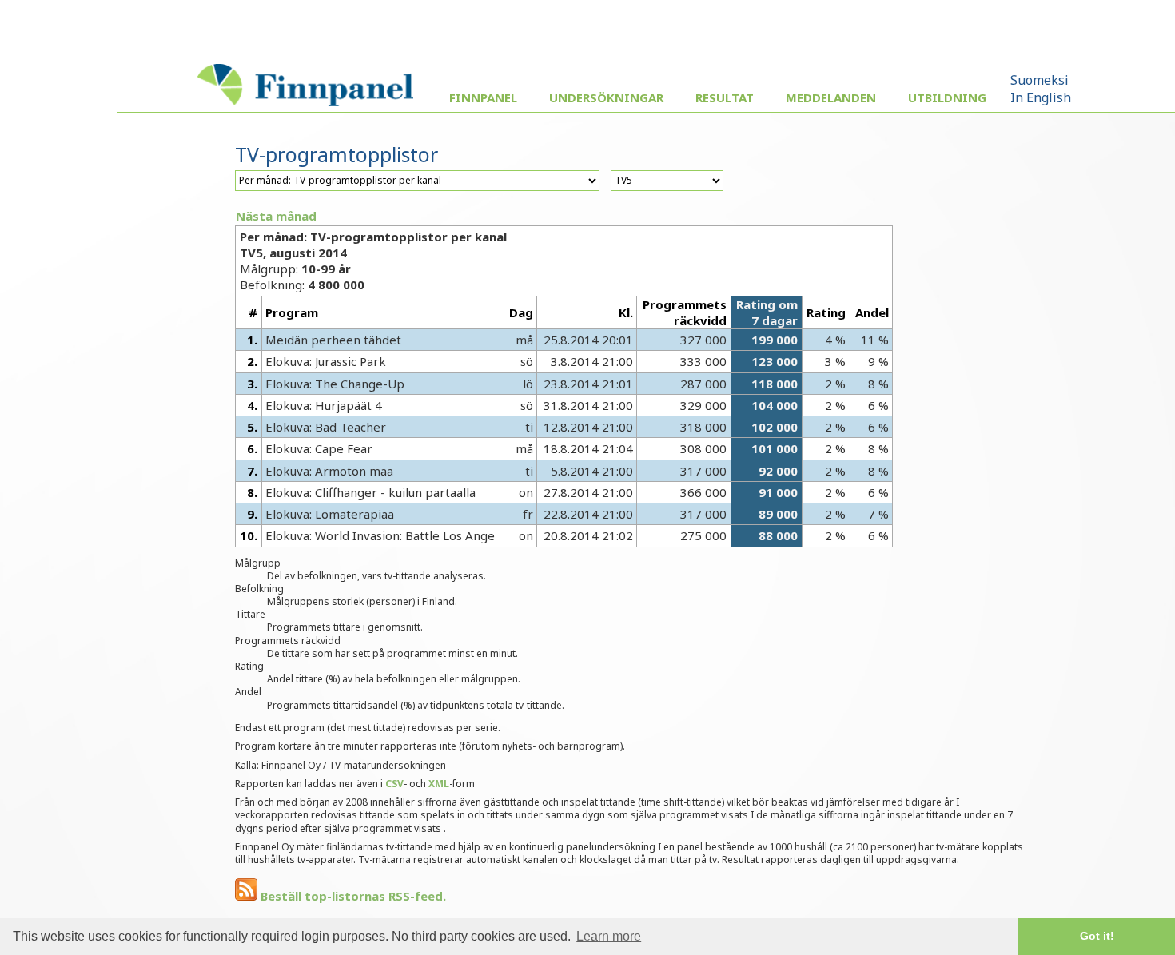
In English (1040, 97)
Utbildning (947, 97)
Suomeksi (1039, 80)
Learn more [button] (608, 936)
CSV (394, 783)
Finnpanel (483, 97)
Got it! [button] (1097, 935)
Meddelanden (831, 97)
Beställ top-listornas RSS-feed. (351, 896)
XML (438, 783)
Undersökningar (606, 97)
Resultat (724, 97)
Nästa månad (276, 216)
